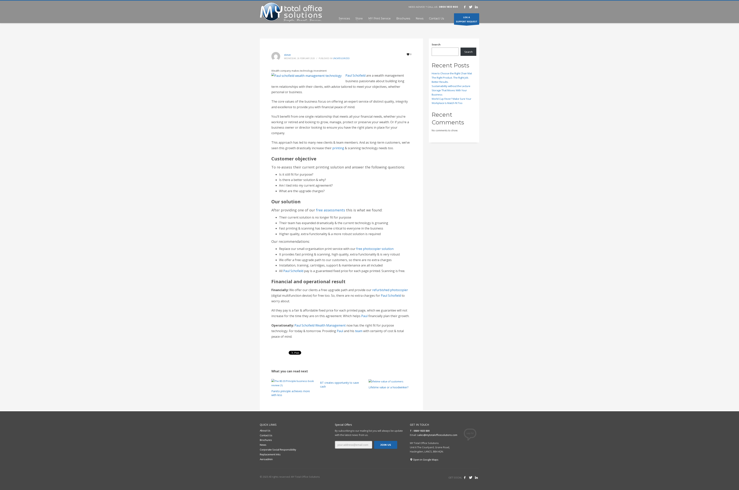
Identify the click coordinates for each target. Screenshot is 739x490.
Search (436, 44)
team (358, 331)
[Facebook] (465, 7)
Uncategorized (341, 58)
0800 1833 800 (448, 6)
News (263, 444)
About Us (265, 430)
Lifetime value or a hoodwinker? (388, 387)
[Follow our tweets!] (470, 477)
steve (287, 55)
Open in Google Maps (425, 459)
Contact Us (266, 435)
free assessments (330, 210)
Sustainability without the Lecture (451, 86)
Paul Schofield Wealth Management (320, 325)
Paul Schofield (355, 75)
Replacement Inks (270, 454)
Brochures (266, 440)
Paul (364, 316)
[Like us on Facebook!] (465, 477)
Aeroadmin (266, 459)
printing (338, 148)
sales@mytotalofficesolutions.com (437, 435)
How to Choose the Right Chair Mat (452, 73)
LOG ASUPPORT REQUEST (466, 19)
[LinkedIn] (476, 7)
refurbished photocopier (390, 290)
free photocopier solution (375, 249)
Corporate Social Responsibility (278, 449)
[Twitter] (470, 7)
